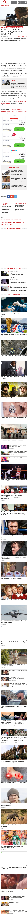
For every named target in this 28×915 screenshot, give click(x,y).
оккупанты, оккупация (19, 222)
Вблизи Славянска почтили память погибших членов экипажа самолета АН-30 (19, 208)
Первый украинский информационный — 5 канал (5, 2)
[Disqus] (14, 250)
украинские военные (6, 222)
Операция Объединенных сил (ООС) (15, 27)
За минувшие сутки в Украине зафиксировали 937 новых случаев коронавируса (7, 209)
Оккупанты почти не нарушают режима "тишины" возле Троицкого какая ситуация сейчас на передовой (14, 111)
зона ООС (13, 33)
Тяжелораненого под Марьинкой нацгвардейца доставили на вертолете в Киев (18, 185)
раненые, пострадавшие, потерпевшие (11, 219)
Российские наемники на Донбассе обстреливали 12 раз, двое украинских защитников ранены (18, 289)
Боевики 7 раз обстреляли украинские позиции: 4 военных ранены (18, 282)
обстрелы (3, 224)
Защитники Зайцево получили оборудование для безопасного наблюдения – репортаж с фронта (18, 84)
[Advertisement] (14, 140)
